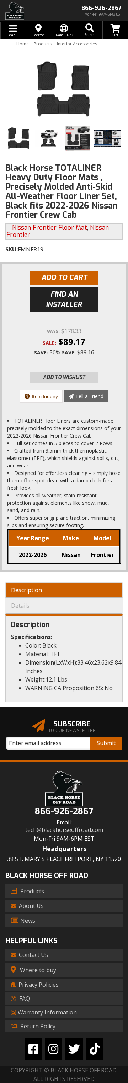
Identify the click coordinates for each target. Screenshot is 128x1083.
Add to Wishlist (64, 377)
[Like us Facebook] (33, 1049)
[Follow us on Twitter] (74, 1049)
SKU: (11, 249)
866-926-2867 (64, 811)
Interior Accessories (77, 44)
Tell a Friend (89, 396)
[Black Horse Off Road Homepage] (32, 10)
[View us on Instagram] (53, 1049)
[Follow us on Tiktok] (94, 1049)
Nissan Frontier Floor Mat (49, 227)
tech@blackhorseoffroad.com (64, 830)
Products (43, 44)
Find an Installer (64, 299)
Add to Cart (64, 277)
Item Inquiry (45, 396)
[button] (89, 30)
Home (22, 44)
